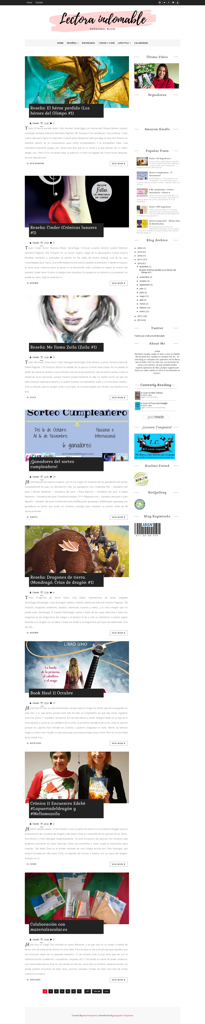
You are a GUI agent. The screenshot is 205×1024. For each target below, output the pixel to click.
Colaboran (141, 43)
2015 (139, 316)
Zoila (33, 397)
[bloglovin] (173, 2)
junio (142, 292)
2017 (139, 259)
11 (54, 703)
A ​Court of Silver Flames (152, 392)
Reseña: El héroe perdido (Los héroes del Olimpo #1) (60, 111)
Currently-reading (155, 385)
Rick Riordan (37, 163)
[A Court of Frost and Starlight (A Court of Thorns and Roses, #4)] (137, 405)
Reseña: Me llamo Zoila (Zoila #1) (63, 347)
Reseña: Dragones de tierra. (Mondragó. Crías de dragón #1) (62, 580)
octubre (143, 281)
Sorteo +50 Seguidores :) (160, 158)
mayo (142, 296)
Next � (97, 991)
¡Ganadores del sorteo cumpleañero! (52, 464)
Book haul (35, 743)
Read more (118, 163)
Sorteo (34, 517)
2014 (139, 320)
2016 (139, 263)
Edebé (33, 864)
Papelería (35, 980)
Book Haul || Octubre (51, 693)
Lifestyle (123, 43)
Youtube (39, 2)
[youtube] (178, 2)
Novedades (88, 43)
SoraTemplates (90, 1015)
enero (142, 311)
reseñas (34, 283)
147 (87, 991)
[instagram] (160, 2)
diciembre (144, 266)
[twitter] (164, 2)
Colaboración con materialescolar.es (48, 927)
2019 (139, 252)
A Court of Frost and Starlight (154, 403)
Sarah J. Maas (147, 395)
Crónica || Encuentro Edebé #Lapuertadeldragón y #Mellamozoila (57, 808)
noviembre (145, 277)
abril (142, 300)
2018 (139, 255)
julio (142, 288)
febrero (143, 307)
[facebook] (169, 2)
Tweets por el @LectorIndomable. (149, 335)
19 (54, 476)
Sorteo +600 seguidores (160, 207)
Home (29, 2)
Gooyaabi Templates (123, 1015)
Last (106, 991)
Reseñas (72, 43)
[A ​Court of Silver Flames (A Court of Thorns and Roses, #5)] (137, 395)
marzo (143, 303)
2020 (139, 248)
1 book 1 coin (106, 43)
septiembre (145, 284)
